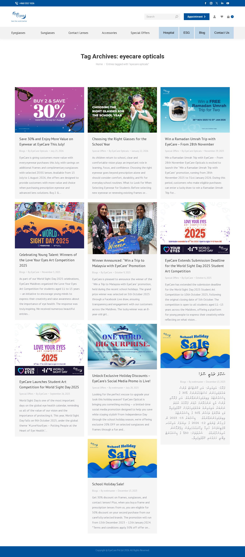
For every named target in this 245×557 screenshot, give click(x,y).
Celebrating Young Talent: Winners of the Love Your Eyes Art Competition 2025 (48, 260)
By (38, 151)
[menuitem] (21, 32)
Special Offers (99, 151)
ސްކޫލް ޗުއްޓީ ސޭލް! (211, 375)
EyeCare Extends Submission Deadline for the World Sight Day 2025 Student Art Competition (195, 265)
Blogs (22, 151)
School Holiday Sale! (108, 484)
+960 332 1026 (26, 3)
